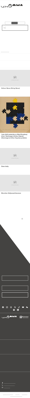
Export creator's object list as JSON (11, 219)
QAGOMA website (7, 348)
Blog (17, 346)
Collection (12, 11)
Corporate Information (16, 396)
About (17, 348)
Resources (21, 23)
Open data (4, 346)
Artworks (5, 17)
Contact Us (7, 387)
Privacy (17, 394)
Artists (14, 17)
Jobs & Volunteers (8, 394)
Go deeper (24, 17)
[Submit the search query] (3, 28)
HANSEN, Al (4, 90)
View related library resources (10, 210)
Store (3, 350)
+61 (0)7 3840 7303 (9, 385)
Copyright (24, 394)
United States (5, 51)
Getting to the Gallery (9, 383)
